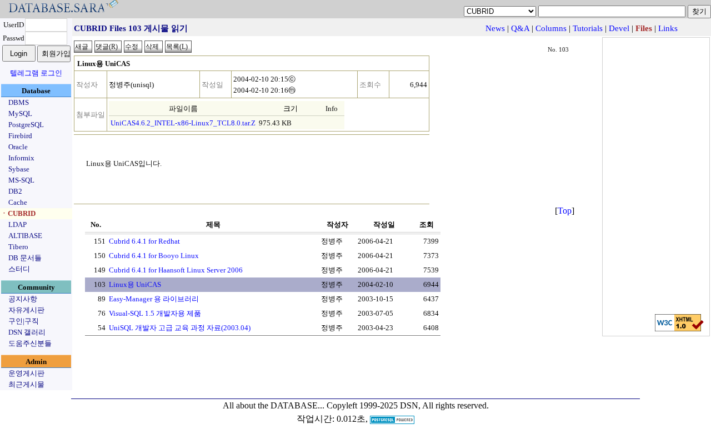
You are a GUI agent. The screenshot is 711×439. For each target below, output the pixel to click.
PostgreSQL (26, 124)
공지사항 (22, 299)
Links (668, 28)
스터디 (19, 269)
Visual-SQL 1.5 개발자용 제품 (155, 313)
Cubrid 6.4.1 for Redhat (144, 241)
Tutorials (588, 28)
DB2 (15, 191)
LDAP (17, 224)
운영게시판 (26, 373)
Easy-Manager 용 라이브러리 (154, 299)
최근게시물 (26, 384)
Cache (17, 202)
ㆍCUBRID (18, 213)
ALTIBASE (25, 235)
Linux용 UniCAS (135, 284)
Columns (551, 28)
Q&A (520, 28)
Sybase (18, 169)
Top (565, 210)
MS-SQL (21, 180)
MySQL (20, 113)
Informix (21, 158)
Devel (619, 28)
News (495, 28)
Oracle (18, 147)
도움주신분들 (30, 343)
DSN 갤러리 (27, 332)
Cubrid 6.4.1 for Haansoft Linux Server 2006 (176, 270)
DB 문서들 (25, 258)
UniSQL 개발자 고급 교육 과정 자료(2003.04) (180, 328)
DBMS (18, 102)
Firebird (20, 136)
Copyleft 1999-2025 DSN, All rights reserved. (408, 405)
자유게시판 (26, 310)
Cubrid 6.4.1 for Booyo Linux (154, 255)
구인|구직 (23, 321)
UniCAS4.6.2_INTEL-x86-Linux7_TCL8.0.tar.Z (183, 123)
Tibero (18, 247)
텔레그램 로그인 (36, 73)
